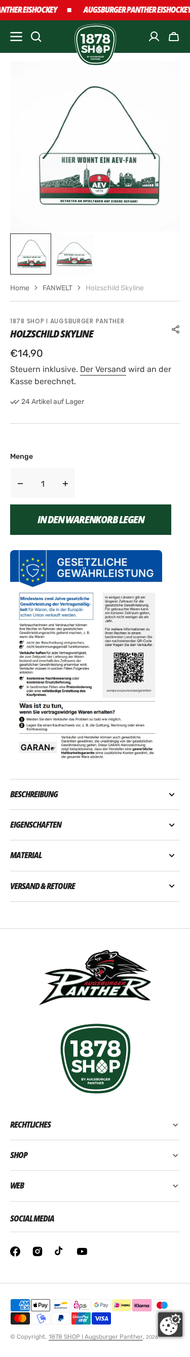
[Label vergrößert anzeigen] (86, 654)
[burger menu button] (16, 36)
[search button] (36, 36)
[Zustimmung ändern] (170, 1324)
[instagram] (37, 1251)
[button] (174, 36)
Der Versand (103, 369)
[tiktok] (60, 1251)
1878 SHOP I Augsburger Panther (96, 1336)
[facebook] (15, 1251)
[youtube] (82, 1251)
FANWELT (57, 288)
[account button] (154, 36)
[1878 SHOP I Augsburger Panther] (95, 36)
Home (19, 288)
